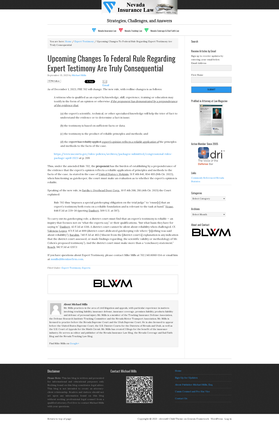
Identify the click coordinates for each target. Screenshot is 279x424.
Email (105, 85)
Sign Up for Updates (186, 377)
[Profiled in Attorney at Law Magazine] (211, 120)
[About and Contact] (211, 232)
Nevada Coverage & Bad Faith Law (164, 30)
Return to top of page (59, 418)
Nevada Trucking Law (133, 30)
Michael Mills (79, 75)
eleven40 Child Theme (171, 418)
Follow (56, 81)
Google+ (74, 343)
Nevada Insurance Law (145, 9)
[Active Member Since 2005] (211, 156)
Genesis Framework (198, 418)
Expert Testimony (71, 267)
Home (178, 370)
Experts (86, 267)
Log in (228, 418)
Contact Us (181, 398)
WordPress (217, 418)
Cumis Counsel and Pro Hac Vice (192, 391)
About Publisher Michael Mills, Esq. (194, 384)
